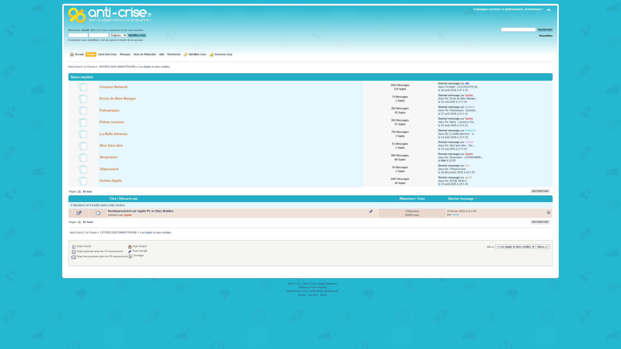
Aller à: (491, 247)
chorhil (469, 142)
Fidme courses (112, 122)
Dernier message (461, 198)
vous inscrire (135, 30)
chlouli (455, 214)
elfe (467, 83)
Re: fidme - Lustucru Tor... (460, 121)
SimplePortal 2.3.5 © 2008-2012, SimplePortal (312, 291)
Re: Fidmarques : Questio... (461, 110)
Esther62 (470, 130)
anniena (469, 106)
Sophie (469, 95)
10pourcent (109, 169)
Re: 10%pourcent (455, 168)
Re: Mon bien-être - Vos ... (460, 145)
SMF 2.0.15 (294, 283)
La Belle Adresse (113, 134)
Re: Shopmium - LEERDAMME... (464, 157)
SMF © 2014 (310, 283)
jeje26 (468, 177)
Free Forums (319, 287)
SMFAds (303, 287)
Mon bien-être (111, 145)
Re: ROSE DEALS (455, 180)
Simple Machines (327, 283)
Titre (112, 198)
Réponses (407, 198)
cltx (467, 165)
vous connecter (110, 30)
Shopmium (108, 157)
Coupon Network (114, 87)
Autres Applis (111, 180)
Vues (421, 198)
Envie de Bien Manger (118, 98)
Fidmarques (109, 110)
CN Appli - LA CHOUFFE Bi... (462, 86)
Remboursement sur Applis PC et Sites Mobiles (140, 211)
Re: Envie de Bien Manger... (461, 98)
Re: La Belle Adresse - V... (460, 133)
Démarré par (128, 198)
